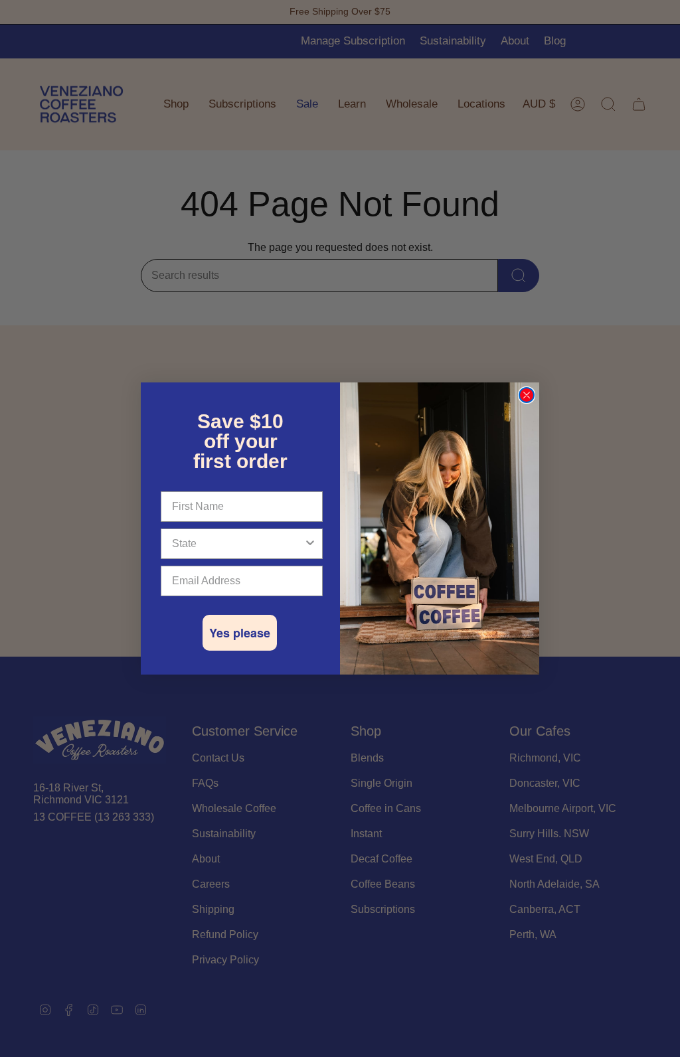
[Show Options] (310, 543)
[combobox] (237, 543)
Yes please (239, 632)
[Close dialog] (526, 395)
